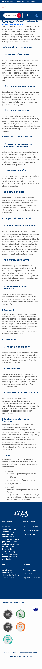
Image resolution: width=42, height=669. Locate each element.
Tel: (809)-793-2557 (31, 530)
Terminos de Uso (29, 570)
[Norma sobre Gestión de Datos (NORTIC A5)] (7, 639)
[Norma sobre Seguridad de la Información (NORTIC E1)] (20, 627)
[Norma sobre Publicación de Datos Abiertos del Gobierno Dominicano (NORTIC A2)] (7, 614)
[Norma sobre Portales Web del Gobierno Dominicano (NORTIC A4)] (7, 627)
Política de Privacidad (12, 24)
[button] (28, 15)
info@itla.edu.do (29, 534)
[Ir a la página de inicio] (4, 7)
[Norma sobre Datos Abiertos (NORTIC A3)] (20, 614)
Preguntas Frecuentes (31, 578)
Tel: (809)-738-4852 (31, 527)
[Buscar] (19, 15)
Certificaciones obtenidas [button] (13, 602)
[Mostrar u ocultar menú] (37, 7)
